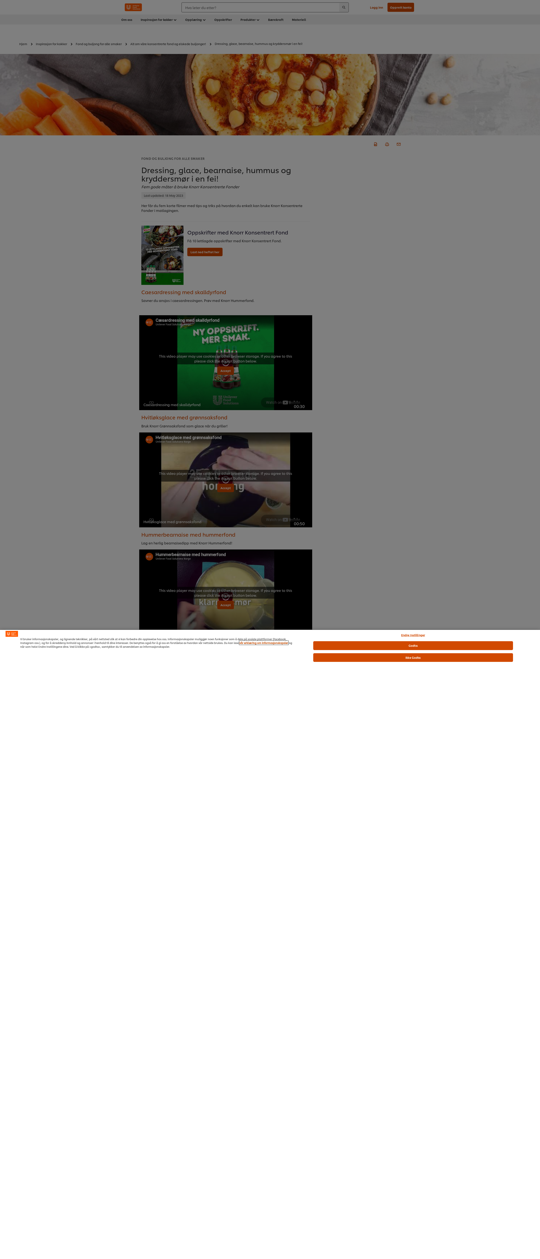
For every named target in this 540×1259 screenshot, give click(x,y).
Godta (413, 645)
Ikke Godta (413, 657)
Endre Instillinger (413, 635)
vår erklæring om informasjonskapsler (263, 643)
